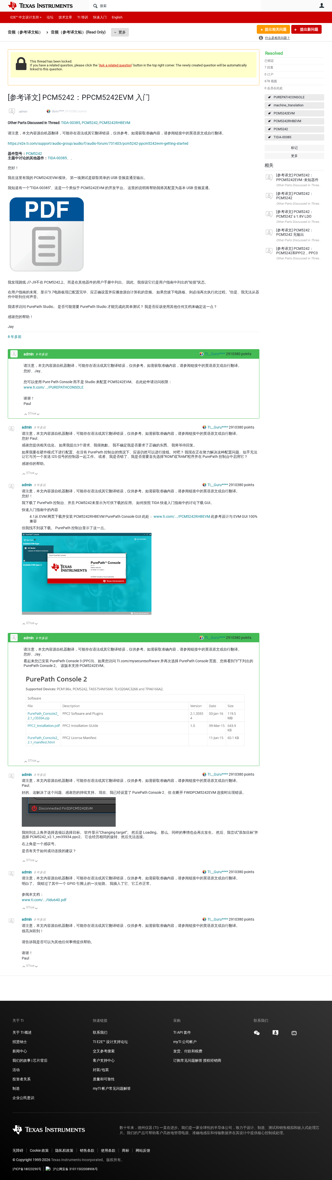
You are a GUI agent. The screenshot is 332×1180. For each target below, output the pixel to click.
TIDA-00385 (282, 137)
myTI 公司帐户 (185, 1042)
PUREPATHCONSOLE (289, 97)
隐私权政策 (64, 1150)
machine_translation (288, 105)
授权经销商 (212, 1060)
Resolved (274, 53)
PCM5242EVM (284, 113)
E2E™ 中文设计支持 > (26, 17)
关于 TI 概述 (22, 1032)
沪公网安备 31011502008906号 (75, 1169)
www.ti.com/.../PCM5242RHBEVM (182, 516)
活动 (16, 1070)
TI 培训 (82, 17)
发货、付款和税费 (187, 1051)
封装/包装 (101, 1070)
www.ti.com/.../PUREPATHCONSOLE (54, 387)
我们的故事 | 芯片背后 (29, 1060)
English (117, 17)
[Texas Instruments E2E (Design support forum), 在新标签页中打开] (275, 1035)
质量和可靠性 (104, 1079)
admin (23, 111)
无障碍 (17, 1150)
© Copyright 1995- (31, 1160)
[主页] (44, 6)
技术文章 (65, 17)
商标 (125, 1150)
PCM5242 (281, 129)
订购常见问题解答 (187, 1060)
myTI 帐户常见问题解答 (112, 1088)
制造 (16, 1088)
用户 (321, 5)
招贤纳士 (19, 1042)
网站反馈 (143, 1150)
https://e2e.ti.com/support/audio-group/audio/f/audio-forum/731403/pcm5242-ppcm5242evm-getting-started (98, 143)
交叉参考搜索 (104, 1051)
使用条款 (108, 1150)
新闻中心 (19, 1051)
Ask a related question (115, 65)
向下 (38, 414)
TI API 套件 (182, 1032)
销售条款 (87, 1150)
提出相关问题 (276, 29)
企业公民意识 (23, 1098)
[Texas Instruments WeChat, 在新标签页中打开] (257, 1035)
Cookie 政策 (39, 1150)
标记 (294, 148)
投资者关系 (21, 1079)
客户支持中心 (104, 1060)
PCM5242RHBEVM (287, 121)
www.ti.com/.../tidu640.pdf (44, 900)
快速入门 (100, 17)
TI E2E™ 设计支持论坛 (110, 1042)
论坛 (50, 17)
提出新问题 (308, 29)
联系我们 (100, 1032)
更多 (122, 32)
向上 (26, 414)
